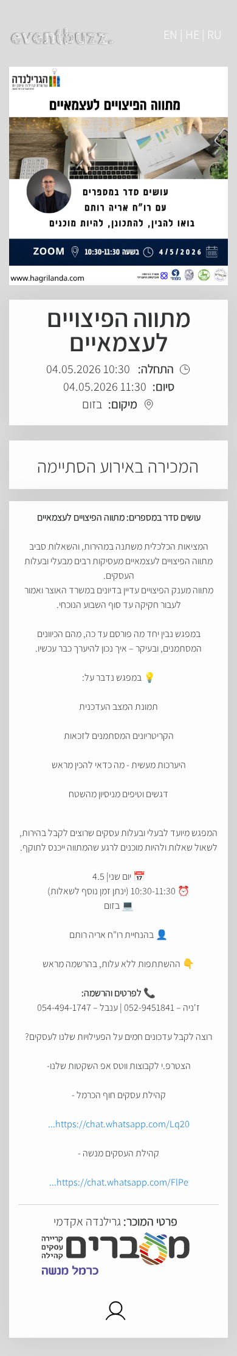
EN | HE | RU (192, 34)
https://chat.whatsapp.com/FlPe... (118, 1182)
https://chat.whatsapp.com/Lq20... (119, 1124)
